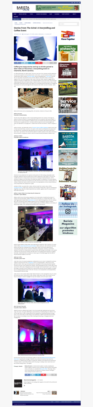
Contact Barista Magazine (66, 401)
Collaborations (41, 34)
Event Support (65, 14)
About (74, 14)
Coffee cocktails (35, 34)
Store (31, 14)
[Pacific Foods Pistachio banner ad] (67, 60)
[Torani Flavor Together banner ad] (67, 42)
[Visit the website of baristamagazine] (24, 385)
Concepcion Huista (18, 187)
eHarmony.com (31, 200)
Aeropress (31, 262)
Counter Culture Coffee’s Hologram (40, 127)
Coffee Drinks (27, 22)
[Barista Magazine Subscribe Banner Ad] (67, 182)
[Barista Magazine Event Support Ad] (67, 164)
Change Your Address (41, 14)
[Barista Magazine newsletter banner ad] (67, 147)
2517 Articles (40, 380)
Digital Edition (22, 14)
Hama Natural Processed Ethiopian (28, 246)
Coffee (20, 22)
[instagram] (75, 3)
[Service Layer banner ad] (67, 112)
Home (15, 14)
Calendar (57, 14)
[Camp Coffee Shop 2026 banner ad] (57, 9)
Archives (16, 16)
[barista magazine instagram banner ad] (67, 217)
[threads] (79, 3)
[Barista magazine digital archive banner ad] (67, 199)
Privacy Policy (76, 401)
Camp (50, 14)
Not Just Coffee (30, 76)
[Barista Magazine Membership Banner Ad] (67, 129)
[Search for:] (72, 19)
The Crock (48, 76)
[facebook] (77, 3)
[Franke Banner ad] (67, 77)
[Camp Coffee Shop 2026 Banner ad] (67, 95)
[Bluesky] (72, 3)
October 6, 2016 (18, 34)
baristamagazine (26, 34)
